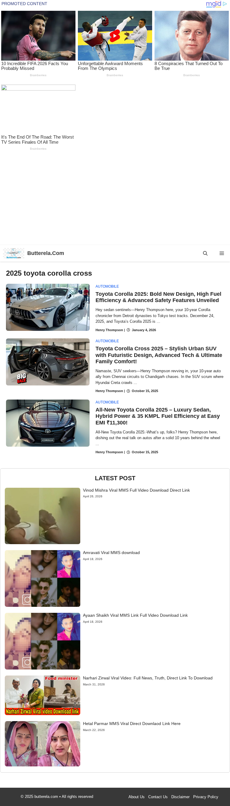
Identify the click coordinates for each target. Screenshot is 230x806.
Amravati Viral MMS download (111, 552)
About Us (136, 797)
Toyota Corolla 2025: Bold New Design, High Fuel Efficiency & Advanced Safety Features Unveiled (158, 297)
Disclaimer (180, 797)
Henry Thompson (109, 330)
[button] (205, 253)
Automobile (107, 286)
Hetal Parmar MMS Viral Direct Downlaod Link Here (132, 723)
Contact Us (158, 797)
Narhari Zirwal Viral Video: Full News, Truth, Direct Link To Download (148, 678)
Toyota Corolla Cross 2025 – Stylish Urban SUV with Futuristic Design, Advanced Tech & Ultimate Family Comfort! (159, 355)
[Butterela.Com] (13, 253)
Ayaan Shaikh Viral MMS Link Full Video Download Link (135, 615)
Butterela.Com (45, 253)
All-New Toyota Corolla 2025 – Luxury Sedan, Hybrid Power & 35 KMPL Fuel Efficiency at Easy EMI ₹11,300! (158, 416)
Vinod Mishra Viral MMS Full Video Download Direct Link (136, 490)
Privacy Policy (205, 797)
